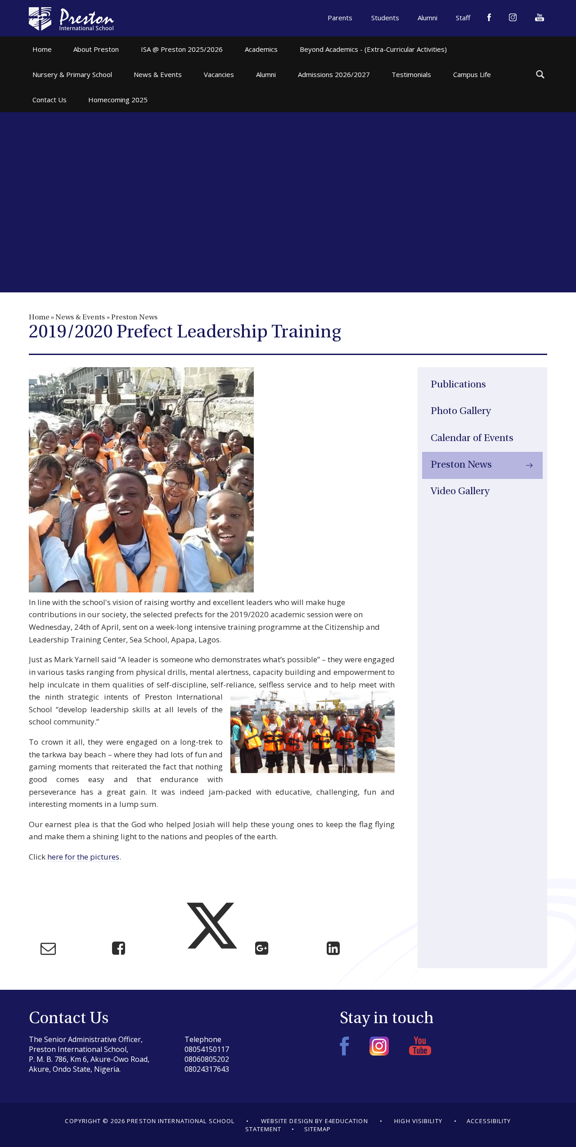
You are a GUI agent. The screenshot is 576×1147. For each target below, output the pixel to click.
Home (39, 317)
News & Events (80, 317)
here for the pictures (83, 856)
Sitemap (317, 1129)
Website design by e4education (314, 1121)
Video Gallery (460, 492)
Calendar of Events (472, 438)
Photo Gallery (461, 411)
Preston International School (71, 19)
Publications (458, 385)
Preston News (134, 317)
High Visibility (418, 1121)
